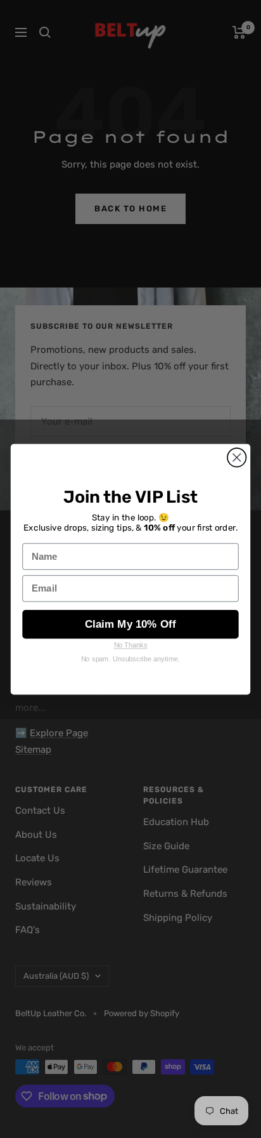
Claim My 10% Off (130, 624)
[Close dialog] (236, 457)
